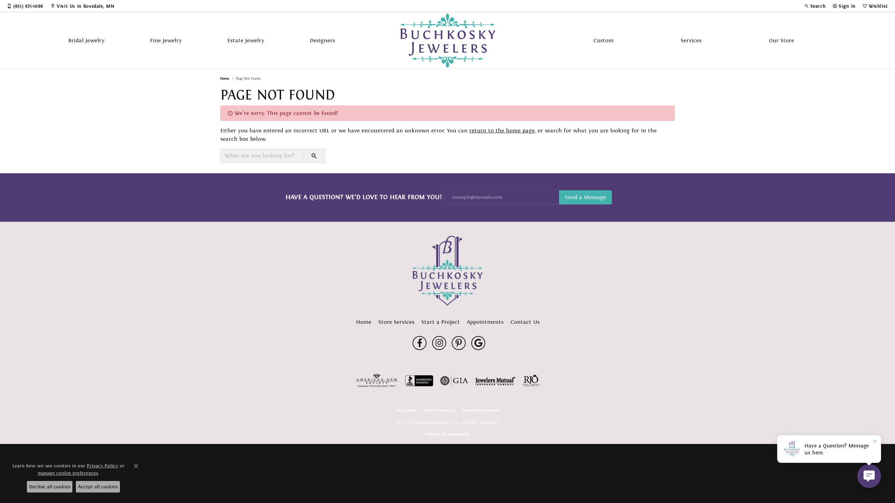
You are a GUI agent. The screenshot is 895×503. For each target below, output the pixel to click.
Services (691, 40)
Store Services (396, 322)
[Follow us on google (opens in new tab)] (478, 343)
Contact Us (524, 322)
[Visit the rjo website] (531, 380)
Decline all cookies (49, 486)
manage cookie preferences (68, 473)
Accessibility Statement (480, 410)
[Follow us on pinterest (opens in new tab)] (459, 343)
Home (224, 78)
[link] (25, 6)
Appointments (485, 322)
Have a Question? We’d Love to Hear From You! (364, 197)
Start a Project (440, 322)
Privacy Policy (406, 410)
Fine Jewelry (166, 40)
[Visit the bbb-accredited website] (419, 380)
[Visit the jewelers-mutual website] (495, 380)
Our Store (781, 40)
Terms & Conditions (439, 410)
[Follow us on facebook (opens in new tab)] (420, 343)
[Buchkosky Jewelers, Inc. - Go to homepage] (447, 271)
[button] (815, 6)
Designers (322, 40)
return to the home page (502, 130)
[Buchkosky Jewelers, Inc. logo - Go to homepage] (448, 40)
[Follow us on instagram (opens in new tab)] (439, 343)
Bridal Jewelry (86, 40)
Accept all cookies (98, 486)
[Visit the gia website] (454, 380)
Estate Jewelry (245, 40)
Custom (603, 40)
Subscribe (585, 197)
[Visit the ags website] (376, 380)
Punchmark (459, 434)
